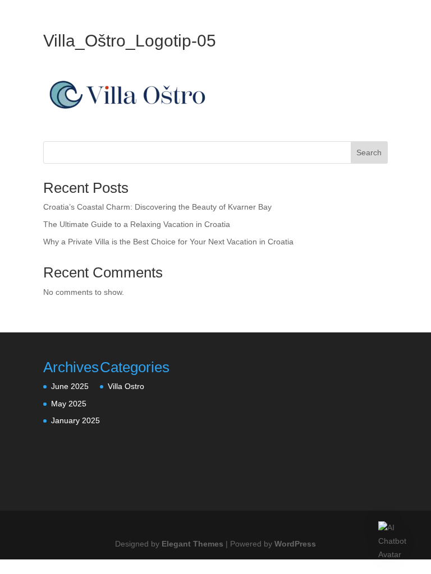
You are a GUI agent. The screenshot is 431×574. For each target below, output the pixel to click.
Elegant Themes (192, 543)
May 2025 (68, 403)
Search (369, 152)
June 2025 (70, 386)
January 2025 (75, 420)
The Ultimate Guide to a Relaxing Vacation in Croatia (136, 224)
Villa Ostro (126, 386)
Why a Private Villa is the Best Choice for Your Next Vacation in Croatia (168, 241)
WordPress (295, 543)
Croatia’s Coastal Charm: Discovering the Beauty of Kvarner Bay (157, 206)
